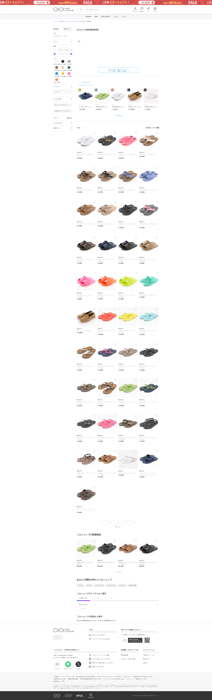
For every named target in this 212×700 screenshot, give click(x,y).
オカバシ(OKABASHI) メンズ (107, 620)
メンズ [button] (64, 36)
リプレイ (80, 585)
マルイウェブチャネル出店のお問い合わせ (113, 679)
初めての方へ (146, 659)
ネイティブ (122, 585)
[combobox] (93, 9)
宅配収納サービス (58, 681)
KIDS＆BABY (105, 16)
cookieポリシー (127, 676)
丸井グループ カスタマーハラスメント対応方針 (109, 676)
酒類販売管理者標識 (73, 679)
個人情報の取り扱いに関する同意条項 (85, 676)
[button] (63, 41)
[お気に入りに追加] (94, 540)
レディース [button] (57, 36)
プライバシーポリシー (66, 676)
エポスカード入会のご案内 (128, 659)
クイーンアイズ (111, 585)
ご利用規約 (56, 676)
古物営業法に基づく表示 (60, 679)
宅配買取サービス (139, 679)
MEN (96, 16)
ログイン (58, 637)
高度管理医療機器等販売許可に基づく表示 (90, 679)
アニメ (124, 16)
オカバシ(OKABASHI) (80, 21)
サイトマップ (129, 679)
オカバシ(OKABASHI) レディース (87, 620)
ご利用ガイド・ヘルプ (149, 655)
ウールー (89, 585)
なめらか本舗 (132, 585)
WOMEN (88, 16)
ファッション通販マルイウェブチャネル (63, 21)
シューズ (83, 609)
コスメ (115, 16)
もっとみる (118, 115)
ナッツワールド (99, 585)
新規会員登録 (124, 655)
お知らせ (145, 663)
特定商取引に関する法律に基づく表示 (142, 676)
